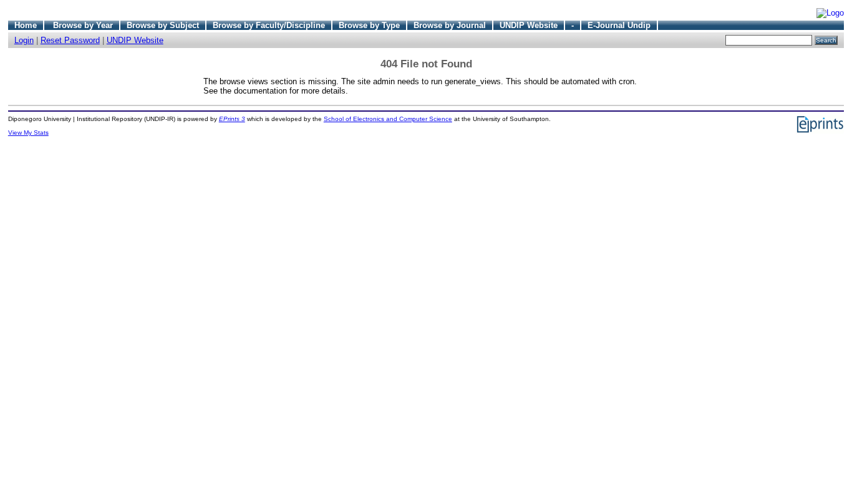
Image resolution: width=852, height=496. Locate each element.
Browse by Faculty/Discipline (269, 25)
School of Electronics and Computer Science (388, 118)
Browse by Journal (450, 25)
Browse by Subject (163, 25)
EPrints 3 (232, 118)
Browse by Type (369, 25)
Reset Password (70, 40)
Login (24, 40)
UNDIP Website (529, 25)
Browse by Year (83, 25)
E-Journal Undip (619, 25)
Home (25, 25)
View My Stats (28, 132)
